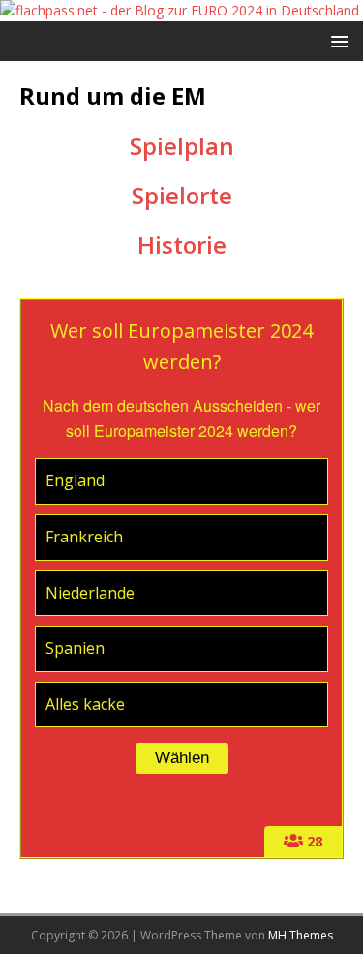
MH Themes (300, 935)
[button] (336, 40)
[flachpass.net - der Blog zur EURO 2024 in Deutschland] (179, 10)
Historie (182, 245)
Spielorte (182, 195)
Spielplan (182, 146)
